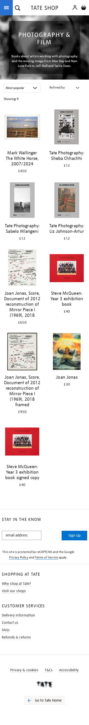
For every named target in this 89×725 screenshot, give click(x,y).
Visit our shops (14, 591)
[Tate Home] (44, 684)
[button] (18, 8)
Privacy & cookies (24, 670)
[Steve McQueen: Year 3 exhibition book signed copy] (22, 441)
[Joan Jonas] (67, 352)
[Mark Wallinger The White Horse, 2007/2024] (22, 128)
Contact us (10, 622)
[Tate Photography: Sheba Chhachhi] (67, 128)
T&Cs (49, 670)
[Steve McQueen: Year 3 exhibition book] (67, 268)
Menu (7, 7)
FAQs (6, 630)
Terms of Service (46, 557)
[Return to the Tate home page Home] (44, 8)
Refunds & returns (16, 637)
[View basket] (83, 8)
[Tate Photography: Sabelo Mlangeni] (22, 201)
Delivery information (18, 615)
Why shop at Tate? (16, 583)
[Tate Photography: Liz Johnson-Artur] (67, 201)
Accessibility (69, 670)
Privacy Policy (18, 557)
